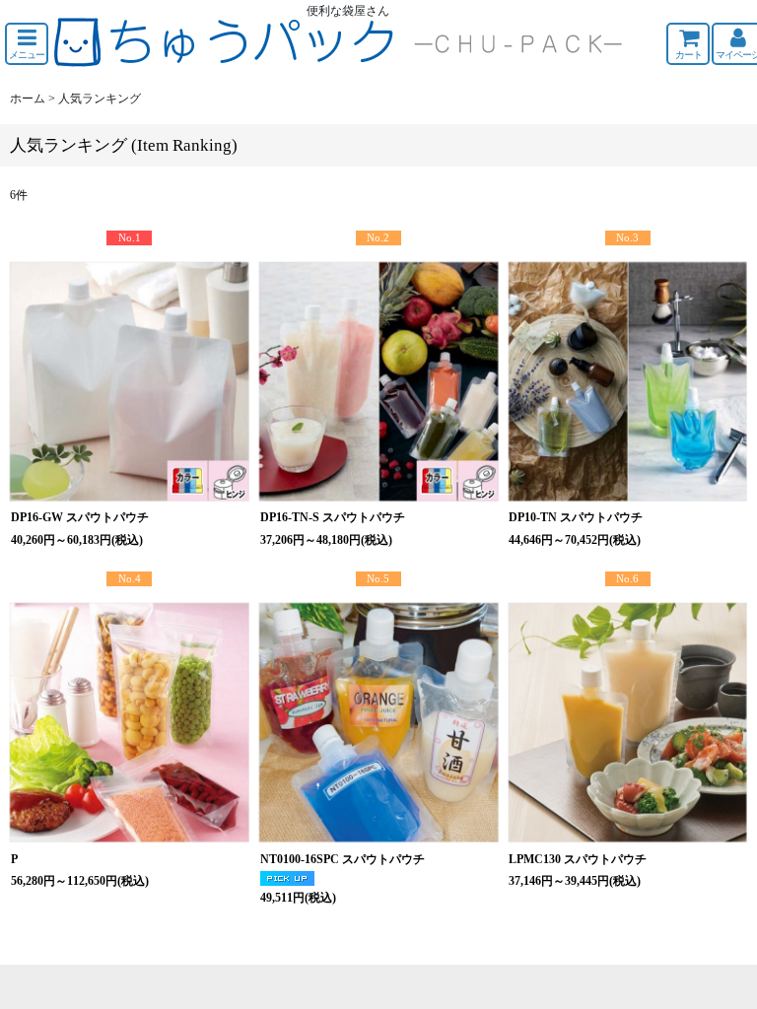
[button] (26, 44)
